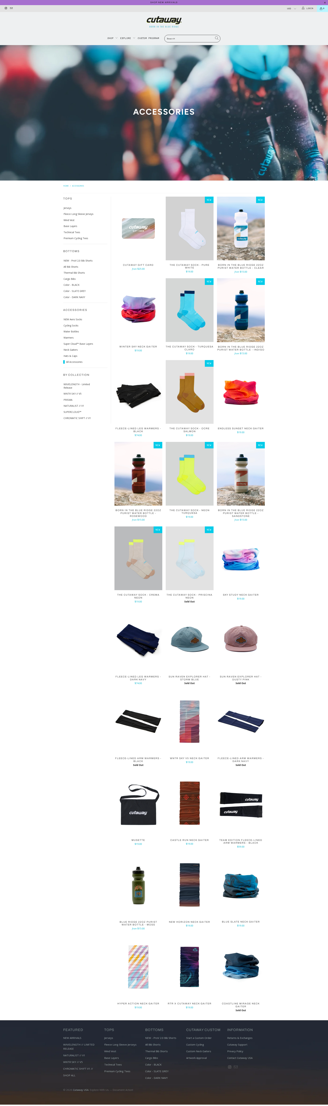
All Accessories (74, 361)
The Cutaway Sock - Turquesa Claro (190, 310)
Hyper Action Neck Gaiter (138, 967)
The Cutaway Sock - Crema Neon (138, 558)
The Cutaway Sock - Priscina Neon (190, 558)
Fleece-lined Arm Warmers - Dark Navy (241, 722)
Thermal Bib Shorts (74, 272)
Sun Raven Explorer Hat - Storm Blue (190, 640)
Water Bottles (71, 331)
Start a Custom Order (199, 1038)
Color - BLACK (71, 284)
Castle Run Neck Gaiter (190, 803)
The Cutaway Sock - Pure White (190, 228)
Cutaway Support (237, 1044)
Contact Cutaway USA (239, 1058)
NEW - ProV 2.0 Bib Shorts (78, 260)
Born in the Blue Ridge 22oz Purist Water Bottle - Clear (241, 228)
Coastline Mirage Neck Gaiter (241, 967)
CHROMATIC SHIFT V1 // (78, 1068)
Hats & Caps (70, 356)
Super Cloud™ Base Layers (78, 343)
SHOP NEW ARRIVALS (164, 2)
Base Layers (70, 226)
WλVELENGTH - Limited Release (77, 386)
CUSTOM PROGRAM (148, 38)
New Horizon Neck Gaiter (190, 885)
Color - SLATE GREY (75, 291)
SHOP (111, 38)
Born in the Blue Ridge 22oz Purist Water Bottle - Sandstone (241, 474)
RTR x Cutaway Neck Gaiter (190, 967)
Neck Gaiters (71, 349)
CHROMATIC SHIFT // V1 (77, 418)
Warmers (69, 337)
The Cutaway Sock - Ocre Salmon (190, 392)
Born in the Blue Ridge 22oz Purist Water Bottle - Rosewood (138, 474)
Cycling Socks (71, 325)
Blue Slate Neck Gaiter (241, 885)
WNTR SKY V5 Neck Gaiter (190, 722)
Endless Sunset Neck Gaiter (241, 392)
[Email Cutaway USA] (11, 8)
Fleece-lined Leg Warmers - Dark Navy (138, 640)
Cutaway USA (80, 1089)
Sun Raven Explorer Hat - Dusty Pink (241, 640)
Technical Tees (72, 232)
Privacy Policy (235, 1051)
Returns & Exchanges (239, 1038)
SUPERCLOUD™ (72, 412)
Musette (138, 803)
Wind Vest (69, 220)
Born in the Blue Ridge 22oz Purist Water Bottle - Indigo (241, 310)
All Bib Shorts (71, 266)
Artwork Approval (196, 1058)
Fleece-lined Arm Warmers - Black (138, 722)
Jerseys (67, 208)
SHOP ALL (69, 1075)
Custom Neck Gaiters (198, 1051)
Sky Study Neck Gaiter (241, 558)
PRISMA (68, 399)
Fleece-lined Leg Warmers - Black (138, 392)
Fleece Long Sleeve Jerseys (78, 214)
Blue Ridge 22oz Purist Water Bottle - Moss (138, 885)
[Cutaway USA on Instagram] (5, 8)
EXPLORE (125, 38)
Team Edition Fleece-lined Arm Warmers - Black (241, 803)
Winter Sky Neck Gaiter (138, 310)
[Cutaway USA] (164, 22)
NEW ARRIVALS (72, 1038)
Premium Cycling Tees (76, 238)
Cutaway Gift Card (138, 228)
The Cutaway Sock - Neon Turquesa (190, 474)
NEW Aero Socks (73, 319)
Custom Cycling (195, 1044)
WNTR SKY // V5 (72, 393)
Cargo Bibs (70, 278)
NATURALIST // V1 (74, 405)
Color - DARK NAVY (74, 297)
